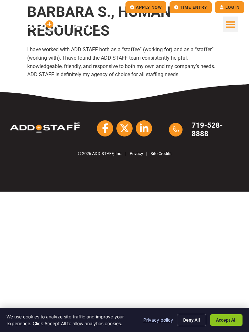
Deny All (191, 320)
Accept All (226, 320)
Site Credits (161, 153)
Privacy (136, 153)
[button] (230, 24)
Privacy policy (158, 320)
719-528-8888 (207, 129)
